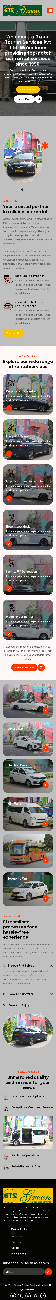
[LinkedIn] (43, 1295)
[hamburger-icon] (50, 10)
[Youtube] (13, 1295)
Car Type (16, 1242)
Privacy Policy (18, 1253)
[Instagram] (35, 1295)
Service (15, 1247)
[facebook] (20, 1295)
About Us (16, 1236)
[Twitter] (28, 1295)
